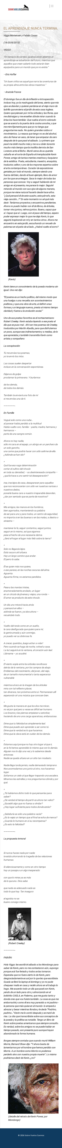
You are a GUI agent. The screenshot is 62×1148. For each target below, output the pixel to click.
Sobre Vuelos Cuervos (34, 1135)
